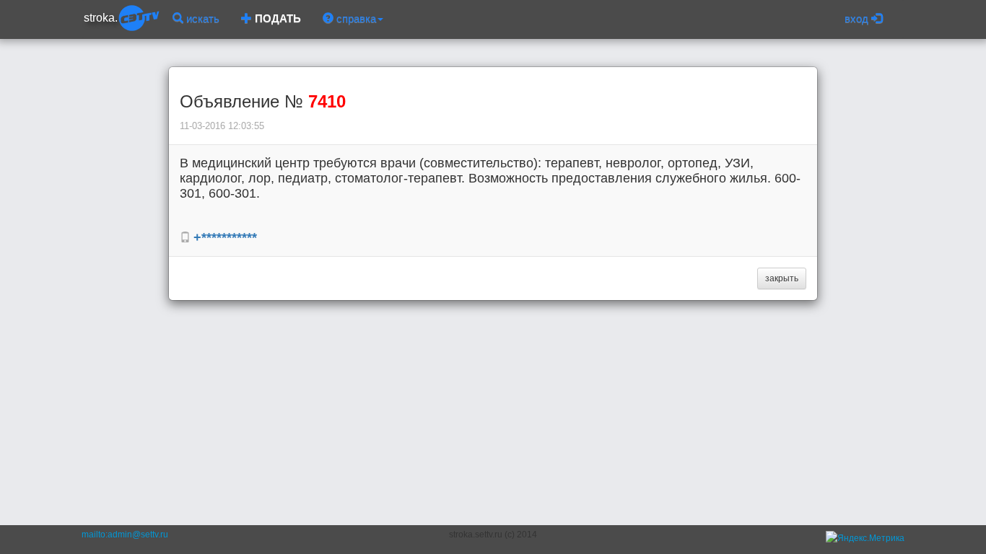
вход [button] (858, 18)
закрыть (781, 278)
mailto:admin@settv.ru (125, 534)
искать (201, 18)
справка (354, 18)
